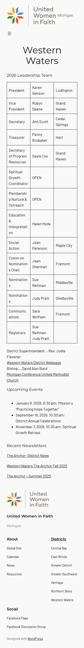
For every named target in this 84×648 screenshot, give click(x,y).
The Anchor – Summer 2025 (29, 476)
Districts (58, 539)
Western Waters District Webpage (34, 362)
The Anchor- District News (28, 455)
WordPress (35, 639)
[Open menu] (9, 33)
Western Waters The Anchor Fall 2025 (37, 466)
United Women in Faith (30, 516)
